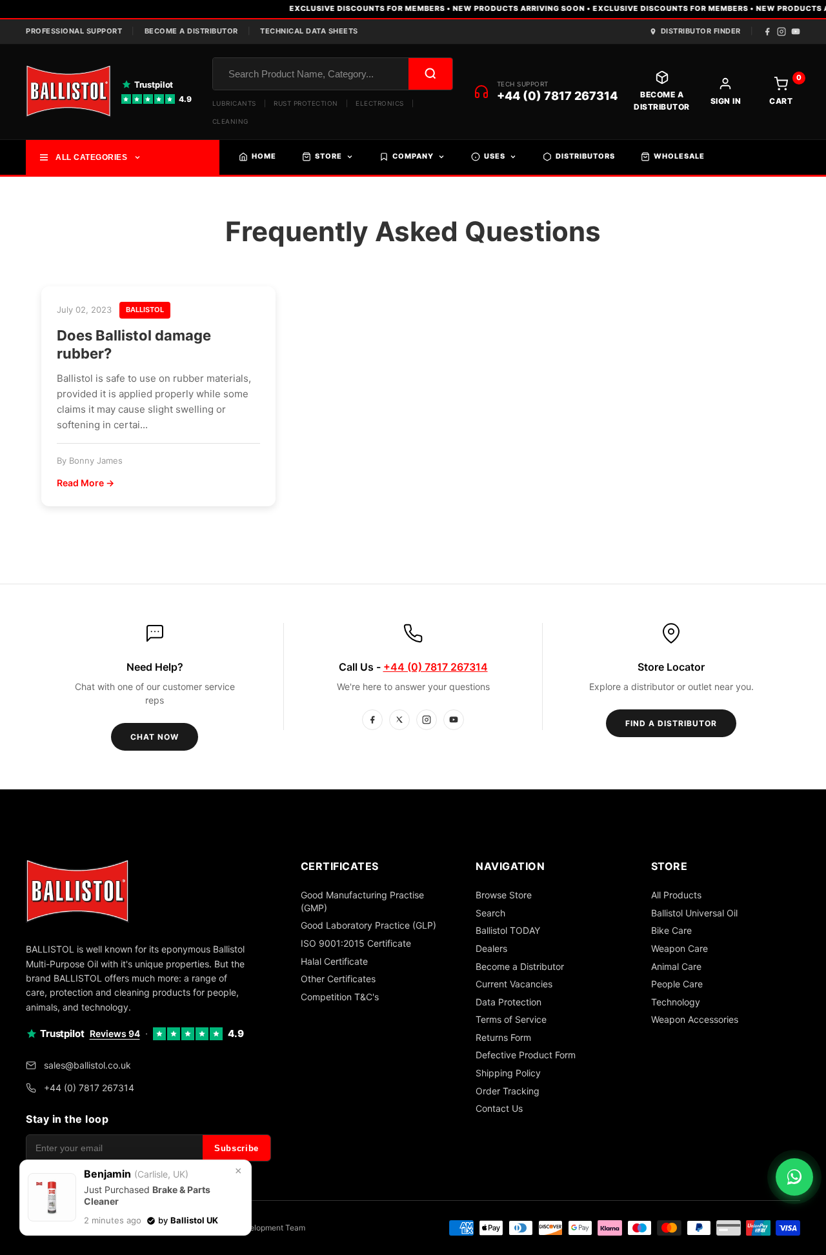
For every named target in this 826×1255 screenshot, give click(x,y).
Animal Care (676, 966)
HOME (264, 156)
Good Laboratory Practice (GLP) (368, 925)
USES (494, 156)
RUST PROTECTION (306, 103)
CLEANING (230, 121)
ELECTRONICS (380, 103)
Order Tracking (507, 1090)
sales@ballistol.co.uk (87, 1065)
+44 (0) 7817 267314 (557, 96)
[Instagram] (781, 31)
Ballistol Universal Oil (694, 912)
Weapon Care (679, 948)
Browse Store (504, 894)
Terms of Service (511, 1019)
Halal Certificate (334, 961)
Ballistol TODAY (508, 930)
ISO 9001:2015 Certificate (356, 943)
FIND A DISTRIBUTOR (671, 723)
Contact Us (499, 1108)
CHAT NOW (154, 737)
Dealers (491, 948)
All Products (676, 894)
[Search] (430, 74)
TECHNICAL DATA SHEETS (309, 30)
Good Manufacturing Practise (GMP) (362, 901)
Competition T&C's (340, 996)
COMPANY (413, 156)
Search (490, 912)
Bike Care (671, 930)
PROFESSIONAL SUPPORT (74, 30)
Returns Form (503, 1037)
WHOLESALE (679, 156)
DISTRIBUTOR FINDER (701, 30)
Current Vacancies (514, 983)
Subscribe (236, 1148)
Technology (675, 1001)
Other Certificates (338, 978)
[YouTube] (795, 31)
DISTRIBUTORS (585, 156)
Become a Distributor (520, 966)
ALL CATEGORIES (91, 157)
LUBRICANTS (234, 103)
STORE (328, 156)
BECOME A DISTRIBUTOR (191, 30)
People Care (677, 983)
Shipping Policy (508, 1072)
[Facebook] (767, 31)
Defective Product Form (526, 1054)
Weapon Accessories (694, 1019)
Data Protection (508, 1001)
